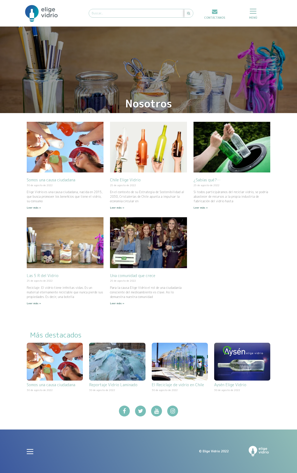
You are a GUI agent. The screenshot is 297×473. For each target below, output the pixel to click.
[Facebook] (124, 411)
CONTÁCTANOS (214, 18)
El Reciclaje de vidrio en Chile (178, 385)
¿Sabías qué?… (207, 180)
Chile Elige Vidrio (125, 180)
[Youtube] (156, 411)
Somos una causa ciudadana (51, 180)
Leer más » (34, 207)
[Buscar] (188, 13)
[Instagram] (172, 411)
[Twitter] (140, 411)
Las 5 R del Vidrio (42, 275)
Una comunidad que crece (132, 275)
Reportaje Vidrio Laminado (113, 385)
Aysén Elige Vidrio (230, 385)
